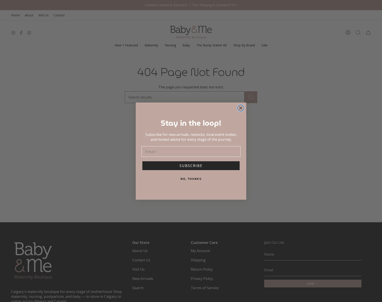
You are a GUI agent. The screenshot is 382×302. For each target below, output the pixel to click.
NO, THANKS (191, 178)
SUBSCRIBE (191, 165)
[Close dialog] (240, 108)
